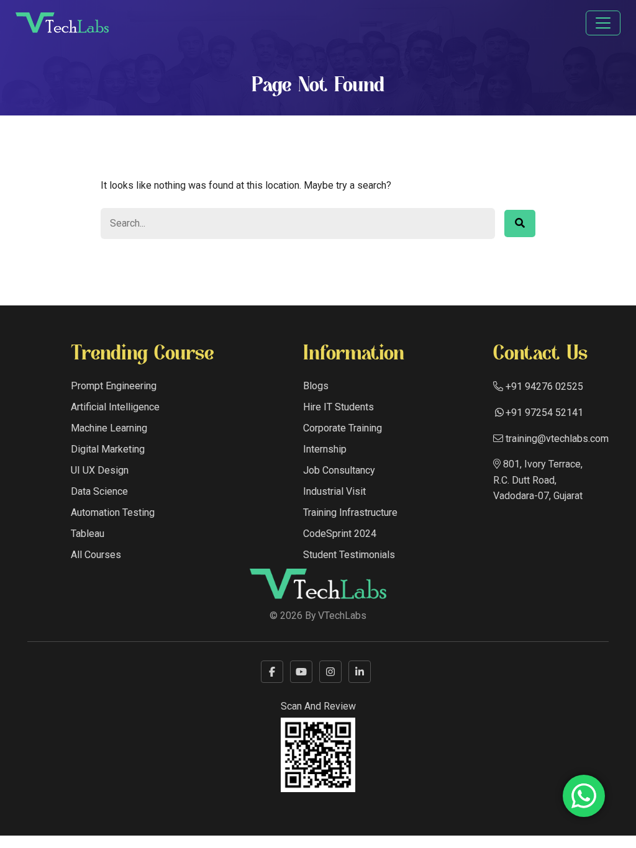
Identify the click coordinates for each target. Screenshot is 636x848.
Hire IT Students (338, 407)
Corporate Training (342, 428)
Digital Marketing (108, 449)
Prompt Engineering (114, 386)
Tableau (87, 533)
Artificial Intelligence (115, 407)
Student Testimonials (349, 555)
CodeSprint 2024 (339, 533)
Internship (325, 449)
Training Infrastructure (350, 512)
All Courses (96, 555)
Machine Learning (109, 428)
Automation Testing (113, 512)
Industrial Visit (334, 491)
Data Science (99, 491)
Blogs (316, 386)
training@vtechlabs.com (556, 438)
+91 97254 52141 (544, 412)
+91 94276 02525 (543, 386)
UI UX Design (100, 470)
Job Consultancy (339, 470)
